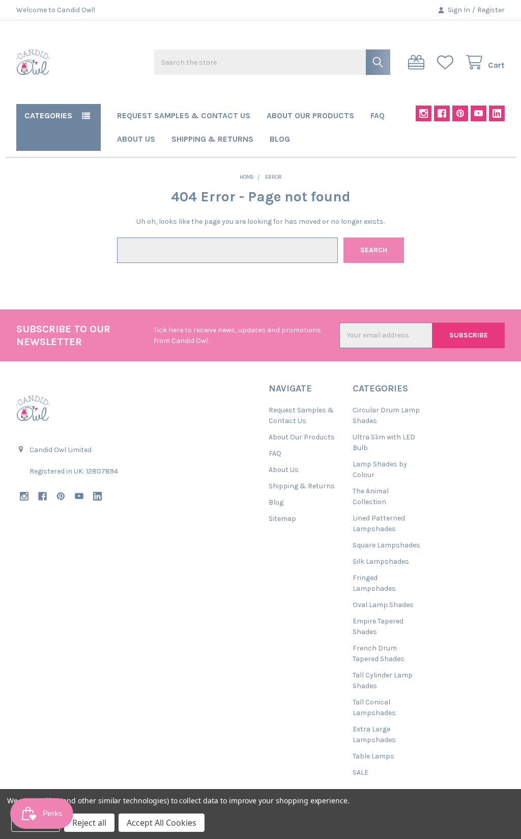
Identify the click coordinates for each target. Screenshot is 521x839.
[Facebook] (442, 113)
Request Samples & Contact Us (183, 115)
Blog (280, 139)
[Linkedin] (497, 113)
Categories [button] (48, 115)
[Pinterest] (460, 113)
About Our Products (310, 115)
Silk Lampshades (381, 561)
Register (491, 10)
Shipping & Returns (212, 139)
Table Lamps (373, 756)
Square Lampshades (386, 545)
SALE (360, 772)
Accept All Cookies (161, 822)
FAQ (377, 115)
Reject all (89, 822)
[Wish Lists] (447, 62)
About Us (136, 139)
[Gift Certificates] (418, 62)
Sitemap (282, 518)
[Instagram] (423, 113)
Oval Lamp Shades (383, 604)
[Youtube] (478, 113)
